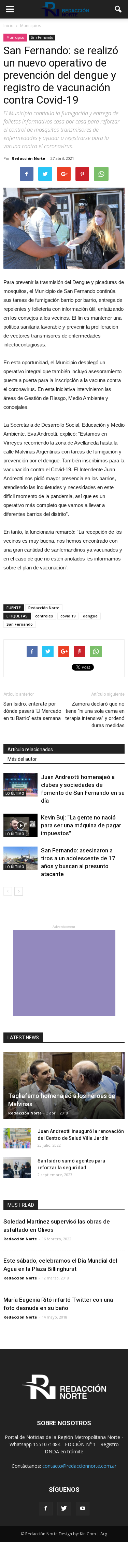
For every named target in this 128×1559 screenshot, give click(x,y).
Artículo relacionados (30, 749)
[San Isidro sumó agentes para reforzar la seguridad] (17, 1167)
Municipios (15, 37)
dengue (90, 615)
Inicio (8, 25)
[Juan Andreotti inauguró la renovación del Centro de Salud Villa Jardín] (17, 1138)
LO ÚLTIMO (14, 793)
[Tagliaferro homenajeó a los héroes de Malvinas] (64, 1085)
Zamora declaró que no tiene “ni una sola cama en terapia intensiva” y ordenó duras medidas (95, 715)
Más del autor (22, 759)
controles (44, 615)
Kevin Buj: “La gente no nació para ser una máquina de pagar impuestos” (81, 825)
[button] (118, 9)
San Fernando (42, 37)
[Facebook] (46, 1508)
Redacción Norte (28, 158)
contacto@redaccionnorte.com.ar (79, 1466)
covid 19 (67, 615)
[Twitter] (64, 1508)
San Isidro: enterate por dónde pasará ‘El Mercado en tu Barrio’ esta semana (32, 711)
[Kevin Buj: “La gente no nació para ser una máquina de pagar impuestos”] (20, 825)
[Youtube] (82, 1508)
